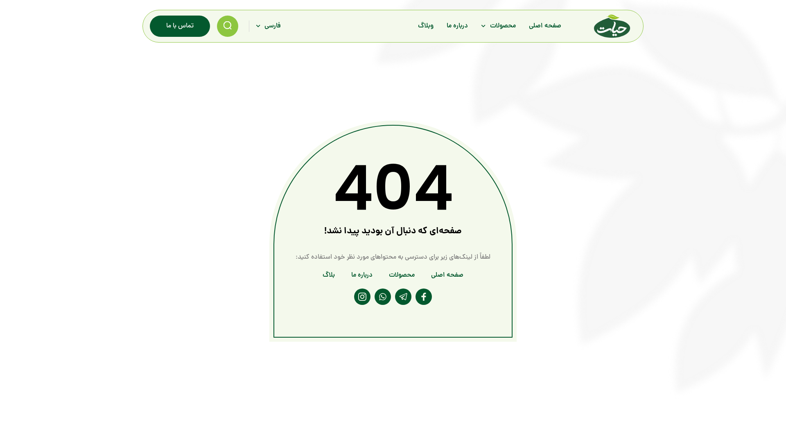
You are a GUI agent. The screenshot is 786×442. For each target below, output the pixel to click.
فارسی (272, 26)
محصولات (502, 26)
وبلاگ (426, 26)
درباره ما (457, 26)
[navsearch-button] (227, 26)
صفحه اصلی (545, 26)
